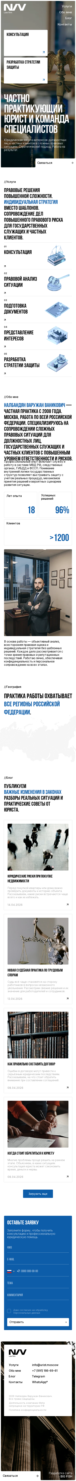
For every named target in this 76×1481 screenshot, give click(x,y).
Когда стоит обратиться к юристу (31, 1153)
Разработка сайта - (60, 1474)
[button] (26, 71)
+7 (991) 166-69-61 (45, 1370)
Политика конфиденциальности (27, 1410)
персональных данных (26, 1312)
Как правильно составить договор (31, 1064)
